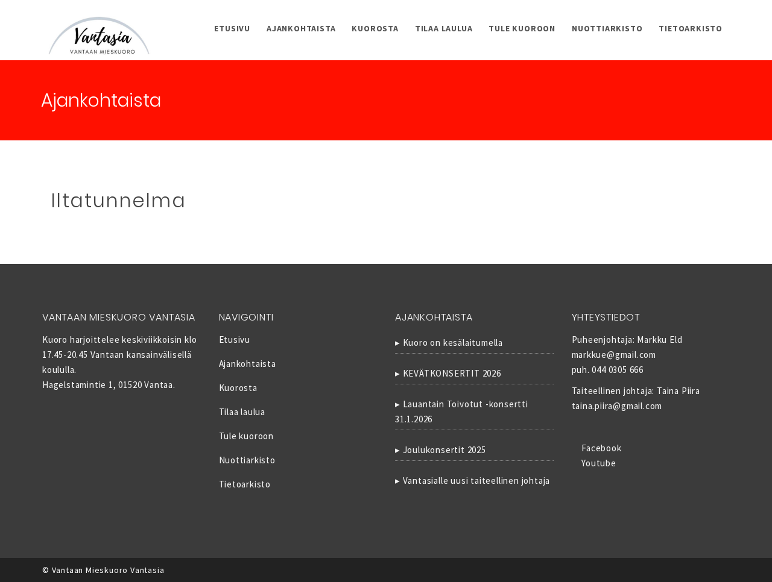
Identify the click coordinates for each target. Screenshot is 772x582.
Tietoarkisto (691, 28)
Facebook (600, 448)
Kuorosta (375, 28)
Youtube (597, 463)
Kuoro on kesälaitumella (453, 342)
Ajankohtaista (301, 28)
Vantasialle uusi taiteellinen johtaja (477, 480)
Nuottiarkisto (607, 28)
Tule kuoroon (522, 28)
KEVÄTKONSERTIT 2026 (452, 373)
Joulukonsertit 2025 (444, 449)
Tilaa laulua (444, 28)
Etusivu (232, 28)
